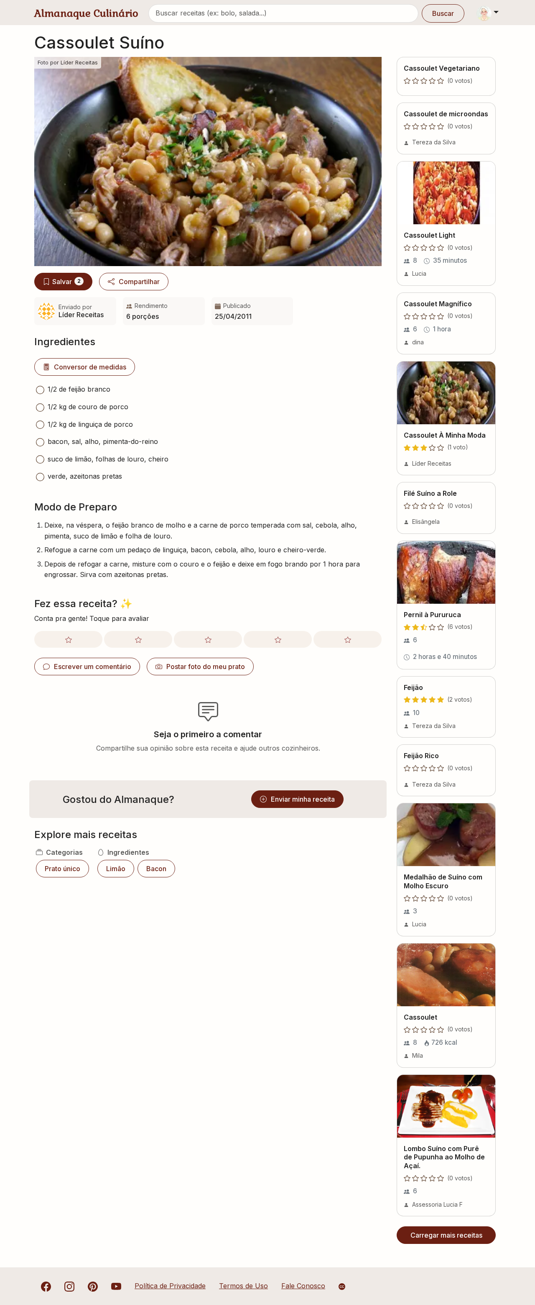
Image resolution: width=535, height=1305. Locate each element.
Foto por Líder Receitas (68, 62)
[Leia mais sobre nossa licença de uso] (342, 1286)
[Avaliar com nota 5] (347, 639)
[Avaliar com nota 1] (68, 639)
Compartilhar (139, 281)
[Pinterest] (93, 1286)
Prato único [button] (62, 868)
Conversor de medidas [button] (90, 367)
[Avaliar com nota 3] (208, 639)
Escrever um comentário (92, 666)
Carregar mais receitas (446, 1235)
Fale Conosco (303, 1286)
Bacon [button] (156, 868)
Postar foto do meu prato (205, 666)
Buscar (443, 13)
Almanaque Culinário (86, 13)
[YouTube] (116, 1286)
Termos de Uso (243, 1286)
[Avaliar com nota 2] (138, 639)
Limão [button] (115, 868)
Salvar (66, 281)
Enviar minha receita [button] (303, 799)
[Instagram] (69, 1286)
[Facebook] (46, 1286)
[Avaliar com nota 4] (278, 639)
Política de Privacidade (170, 1286)
